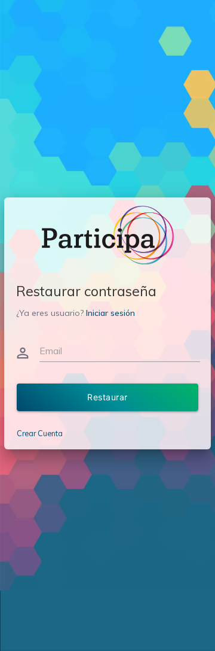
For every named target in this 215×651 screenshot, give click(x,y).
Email (50, 351)
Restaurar (107, 397)
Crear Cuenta (40, 433)
